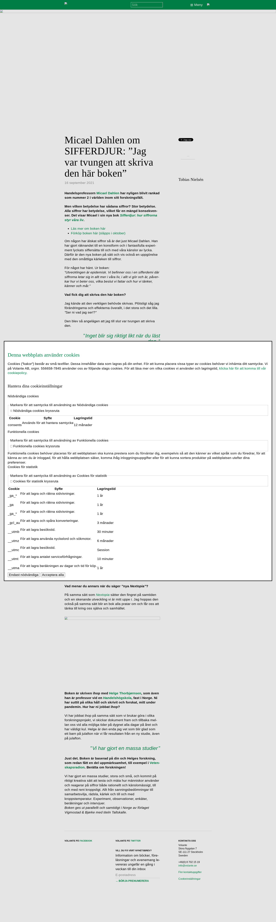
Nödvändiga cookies (23, 396)
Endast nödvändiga (23, 575)
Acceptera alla (53, 575)
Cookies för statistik (23, 467)
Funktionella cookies (23, 432)
